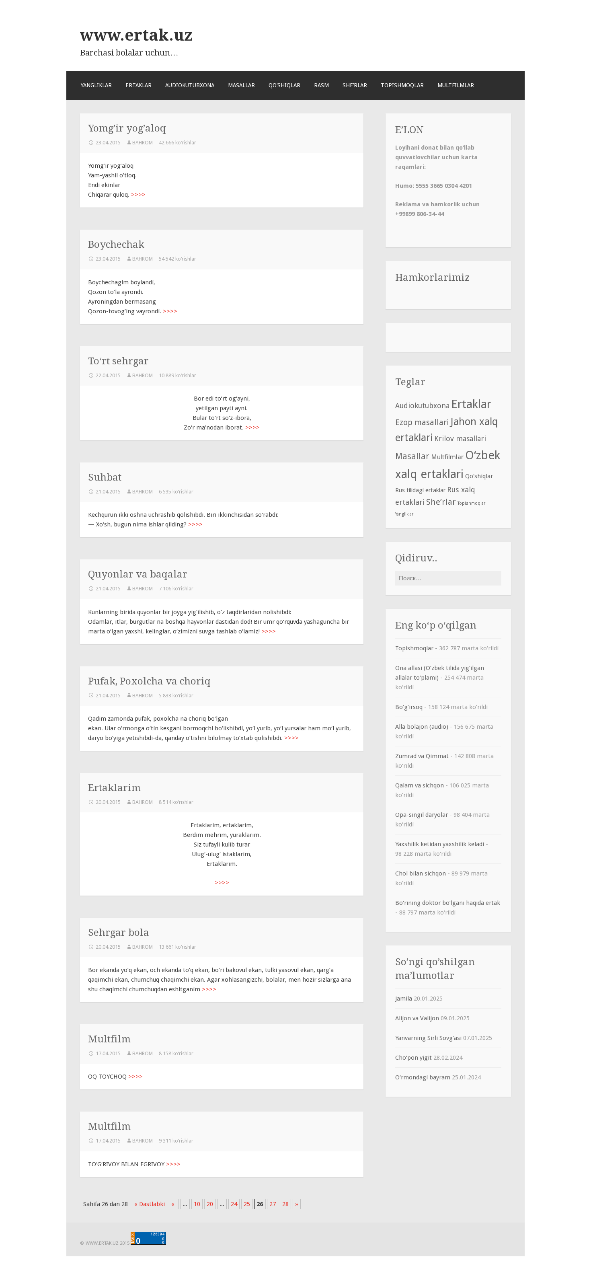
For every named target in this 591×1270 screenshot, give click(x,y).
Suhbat (104, 477)
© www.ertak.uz (99, 1243)
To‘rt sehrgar (118, 361)
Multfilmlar (455, 85)
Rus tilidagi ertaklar (420, 490)
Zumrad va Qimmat (422, 756)
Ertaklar (138, 85)
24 (234, 1204)
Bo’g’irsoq (409, 707)
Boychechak (116, 244)
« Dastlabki (149, 1204)
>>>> (138, 194)
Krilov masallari (460, 438)
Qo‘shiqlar (284, 85)
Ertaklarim (114, 787)
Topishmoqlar (402, 85)
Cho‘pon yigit (413, 1057)
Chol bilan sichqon (420, 873)
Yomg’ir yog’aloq (127, 128)
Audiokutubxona (189, 85)
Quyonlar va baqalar (137, 574)
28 (285, 1204)
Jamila (403, 998)
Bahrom (142, 143)
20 (210, 1204)
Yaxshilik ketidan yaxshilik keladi (439, 844)
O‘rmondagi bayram (422, 1077)
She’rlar (355, 85)
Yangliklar (96, 85)
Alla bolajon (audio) (421, 726)
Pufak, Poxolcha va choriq (149, 681)
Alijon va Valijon (417, 1018)
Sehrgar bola (118, 932)
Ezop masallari (422, 422)
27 (272, 1204)
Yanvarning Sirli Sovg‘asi (428, 1038)
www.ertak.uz (136, 35)
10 (197, 1204)
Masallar (241, 85)
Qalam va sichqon (419, 785)
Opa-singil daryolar (421, 814)
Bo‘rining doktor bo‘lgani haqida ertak (447, 902)
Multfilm (109, 1039)
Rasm (321, 85)
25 (247, 1204)
